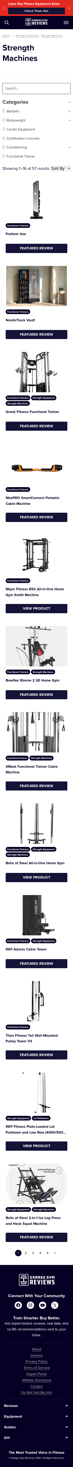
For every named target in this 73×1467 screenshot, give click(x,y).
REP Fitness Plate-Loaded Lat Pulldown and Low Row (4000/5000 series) (35, 1129)
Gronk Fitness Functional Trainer (32, 411)
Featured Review (36, 248)
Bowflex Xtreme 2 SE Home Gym (32, 680)
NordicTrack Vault (20, 320)
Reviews (11, 1405)
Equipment (13, 1416)
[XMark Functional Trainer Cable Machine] (36, 732)
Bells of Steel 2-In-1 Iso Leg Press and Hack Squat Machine (33, 1220)
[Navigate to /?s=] (6, 22)
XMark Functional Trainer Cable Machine (32, 769)
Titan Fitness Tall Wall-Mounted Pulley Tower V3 (32, 1038)
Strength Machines (52, 35)
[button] (4, 8)
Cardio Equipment (21, 129)
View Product (36, 608)
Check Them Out (36, 11)
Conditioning (17, 147)
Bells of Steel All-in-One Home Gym (35, 863)
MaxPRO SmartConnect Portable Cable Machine (32, 500)
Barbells (13, 111)
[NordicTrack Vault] (36, 286)
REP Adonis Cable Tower (26, 949)
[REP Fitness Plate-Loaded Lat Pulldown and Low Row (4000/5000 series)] (36, 1092)
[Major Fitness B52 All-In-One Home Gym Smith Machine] (36, 555)
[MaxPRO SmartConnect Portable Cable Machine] (36, 464)
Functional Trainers (18, 225)
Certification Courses (23, 138)
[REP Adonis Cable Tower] (36, 915)
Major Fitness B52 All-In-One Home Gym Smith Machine (35, 592)
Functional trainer (21, 156)
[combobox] (28, 88)
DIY (7, 1437)
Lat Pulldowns (41, 1118)
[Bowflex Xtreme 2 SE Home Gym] (36, 646)
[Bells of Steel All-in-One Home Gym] (36, 823)
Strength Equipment (27, 35)
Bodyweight (16, 120)
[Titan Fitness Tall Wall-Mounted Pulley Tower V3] (36, 1001)
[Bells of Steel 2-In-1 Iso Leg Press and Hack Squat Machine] (36, 1184)
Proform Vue (16, 234)
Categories (15, 102)
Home (5, 35)
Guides (10, 1427)
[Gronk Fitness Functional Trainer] (36, 372)
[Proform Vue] (36, 200)
